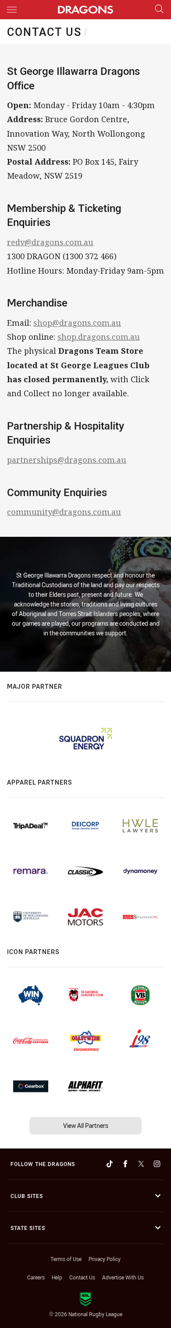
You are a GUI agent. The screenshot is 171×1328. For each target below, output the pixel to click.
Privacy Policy (105, 1258)
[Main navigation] (12, 9)
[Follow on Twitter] (141, 1164)
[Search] (159, 9)
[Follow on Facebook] (125, 1164)
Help (57, 1277)
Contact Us (82, 1277)
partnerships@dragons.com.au (66, 459)
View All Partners (85, 1125)
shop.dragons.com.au (98, 336)
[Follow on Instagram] (156, 1164)
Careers (36, 1277)
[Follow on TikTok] (109, 1164)
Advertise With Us (123, 1277)
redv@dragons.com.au (50, 242)
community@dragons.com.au (64, 512)
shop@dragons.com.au (77, 322)
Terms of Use (66, 1258)
